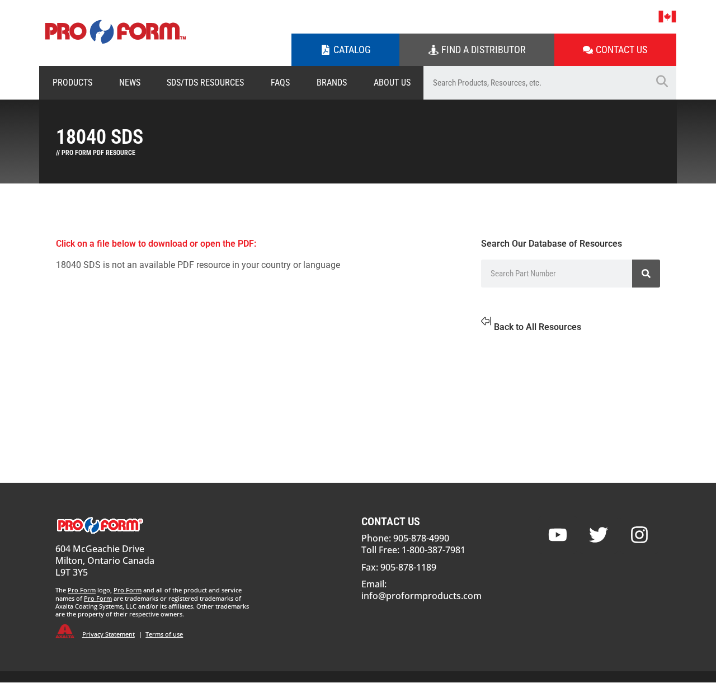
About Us (392, 82)
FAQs (280, 82)
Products (72, 82)
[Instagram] (639, 535)
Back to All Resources (537, 327)
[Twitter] (599, 535)
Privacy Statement (108, 634)
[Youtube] (558, 535)
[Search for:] (535, 83)
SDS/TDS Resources (205, 82)
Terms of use (164, 634)
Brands (332, 82)
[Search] (646, 274)
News (129, 82)
